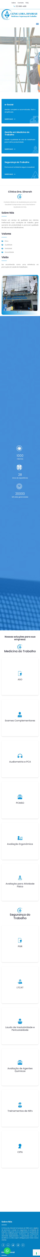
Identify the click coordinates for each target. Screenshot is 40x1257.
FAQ (27, 3)
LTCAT (20, 987)
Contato (21, 3)
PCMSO (20, 802)
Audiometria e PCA (20, 761)
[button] (37, 24)
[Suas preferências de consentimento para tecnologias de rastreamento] (36, 1253)
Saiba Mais (21, 42)
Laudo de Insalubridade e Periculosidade (20, 1029)
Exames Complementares (20, 720)
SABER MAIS (9, 119)
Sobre (14, 3)
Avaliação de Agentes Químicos (20, 1070)
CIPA (20, 1152)
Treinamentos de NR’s (20, 1110)
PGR (20, 946)
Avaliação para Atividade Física (20, 885)
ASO (20, 679)
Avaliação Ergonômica (20, 844)
